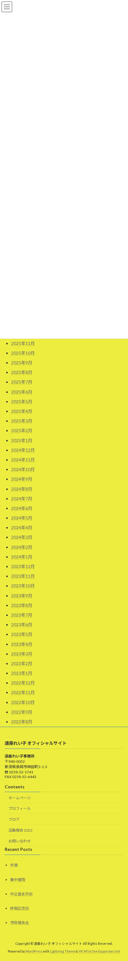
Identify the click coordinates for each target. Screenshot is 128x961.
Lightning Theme (62, 951)
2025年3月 (21, 420)
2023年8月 (21, 605)
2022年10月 (23, 702)
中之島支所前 (21, 894)
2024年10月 (23, 469)
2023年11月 (23, 576)
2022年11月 (23, 692)
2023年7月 (21, 615)
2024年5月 (21, 517)
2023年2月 (21, 663)
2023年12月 (23, 566)
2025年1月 (21, 440)
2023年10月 (23, 585)
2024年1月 (21, 556)
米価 (14, 865)
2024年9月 (21, 479)
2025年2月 (21, 430)
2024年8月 (21, 489)
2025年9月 (21, 362)
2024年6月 (21, 508)
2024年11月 (23, 459)
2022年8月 (21, 721)
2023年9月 (21, 595)
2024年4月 (21, 527)
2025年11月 (23, 343)
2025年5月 (21, 401)
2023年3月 (21, 653)
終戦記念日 (19, 908)
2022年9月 (21, 712)
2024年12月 (23, 450)
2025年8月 (21, 372)
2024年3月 (21, 537)
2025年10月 (23, 353)
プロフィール (19, 808)
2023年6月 (21, 624)
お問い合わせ (19, 841)
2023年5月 (21, 634)
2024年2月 (21, 547)
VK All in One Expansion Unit (99, 951)
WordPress (33, 951)
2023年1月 (21, 673)
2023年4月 (21, 644)
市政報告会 (19, 922)
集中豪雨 (17, 879)
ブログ (14, 819)
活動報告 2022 (20, 830)
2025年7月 (21, 382)
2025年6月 (21, 391)
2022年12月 (23, 682)
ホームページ (19, 797)
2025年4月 (21, 411)
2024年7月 (21, 498)
